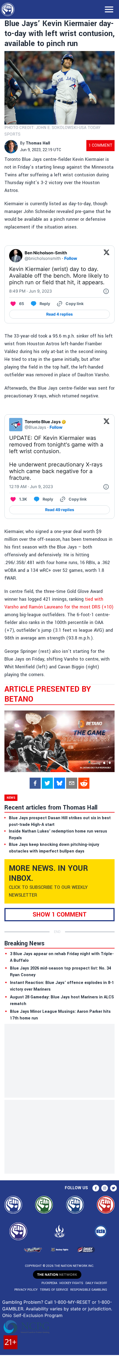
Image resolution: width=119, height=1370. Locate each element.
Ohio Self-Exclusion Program (32, 1315)
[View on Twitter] (106, 255)
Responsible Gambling (88, 1290)
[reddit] (83, 783)
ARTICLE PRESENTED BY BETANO (47, 694)
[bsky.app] (59, 783)
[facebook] (35, 783)
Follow (70, 258)
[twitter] (47, 783)
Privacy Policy (26, 1290)
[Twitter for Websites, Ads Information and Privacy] (106, 291)
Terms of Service (54, 1290)
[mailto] (71, 783)
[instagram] (104, 1188)
